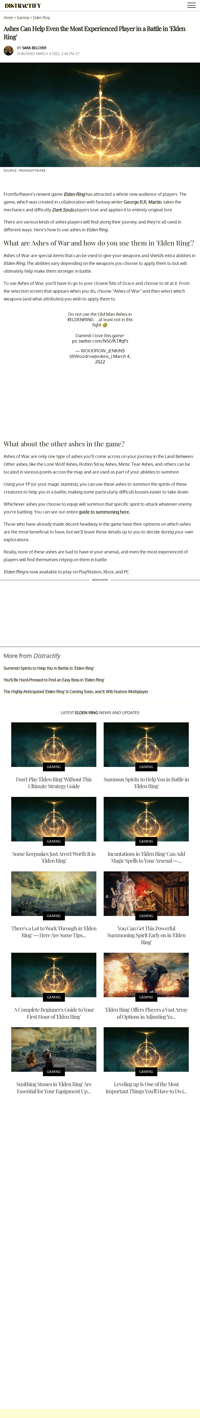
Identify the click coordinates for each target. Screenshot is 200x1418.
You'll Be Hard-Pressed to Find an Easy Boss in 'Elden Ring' (54, 679)
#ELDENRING (80, 319)
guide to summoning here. (104, 511)
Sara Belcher (34, 48)
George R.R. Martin (142, 202)
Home (8, 17)
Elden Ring (41, 17)
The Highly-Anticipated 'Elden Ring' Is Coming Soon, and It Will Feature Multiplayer (76, 691)
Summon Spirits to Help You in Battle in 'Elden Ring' (49, 668)
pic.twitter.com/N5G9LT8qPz (100, 341)
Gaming (23, 17)
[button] (192, 6)
